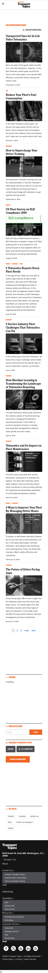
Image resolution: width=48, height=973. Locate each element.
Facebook (6, 948)
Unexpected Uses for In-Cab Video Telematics (23, 37)
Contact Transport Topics (15, 874)
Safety (21, 264)
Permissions (10, 938)
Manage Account (12, 931)
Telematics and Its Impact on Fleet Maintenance (23, 447)
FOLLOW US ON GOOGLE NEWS (18, 759)
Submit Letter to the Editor (16, 878)
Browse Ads (9, 905)
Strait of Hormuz (24, 822)
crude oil (34, 816)
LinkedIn (28, 948)
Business (8, 205)
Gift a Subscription (26, 749)
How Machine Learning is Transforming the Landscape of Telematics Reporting (23, 383)
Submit (35, 732)
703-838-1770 (10, 859)
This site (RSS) (35, 948)
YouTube (20, 948)
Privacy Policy (7, 959)
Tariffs (11, 816)
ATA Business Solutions (14, 917)
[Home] (24, 5)
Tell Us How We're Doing (15, 881)
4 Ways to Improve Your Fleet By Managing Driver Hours (24, 509)
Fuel (7, 90)
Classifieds (7, 898)
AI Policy (18, 959)
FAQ (6, 935)
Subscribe (11, 749)
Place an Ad (9, 909)
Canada (22, 816)
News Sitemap (30, 959)
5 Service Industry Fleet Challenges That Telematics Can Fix (23, 327)
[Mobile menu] (3, 3)
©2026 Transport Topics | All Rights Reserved (21, 956)
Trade (10, 828)
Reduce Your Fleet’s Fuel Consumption (21, 96)
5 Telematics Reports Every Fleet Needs (23, 270)
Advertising (7, 891)
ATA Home (9, 920)
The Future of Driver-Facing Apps (23, 571)
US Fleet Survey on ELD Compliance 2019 (20, 211)
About (5, 863)
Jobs (6, 902)
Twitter (13, 948)
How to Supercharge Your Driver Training (21, 152)
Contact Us (7, 870)
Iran (10, 822)
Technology (9, 146)
